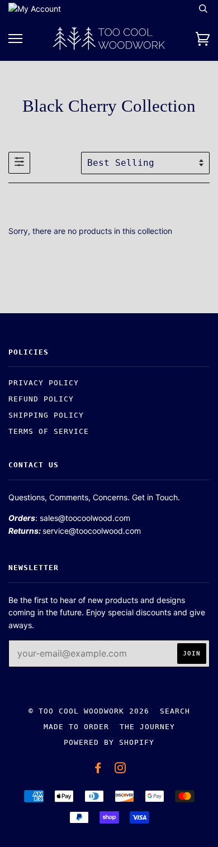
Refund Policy (41, 399)
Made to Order (76, 726)
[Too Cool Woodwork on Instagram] (120, 769)
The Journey (147, 726)
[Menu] (15, 39)
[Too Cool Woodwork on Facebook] (98, 769)
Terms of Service (48, 431)
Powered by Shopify (109, 742)
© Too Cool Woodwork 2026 (89, 711)
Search (175, 711)
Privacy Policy (43, 383)
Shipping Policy (46, 415)
